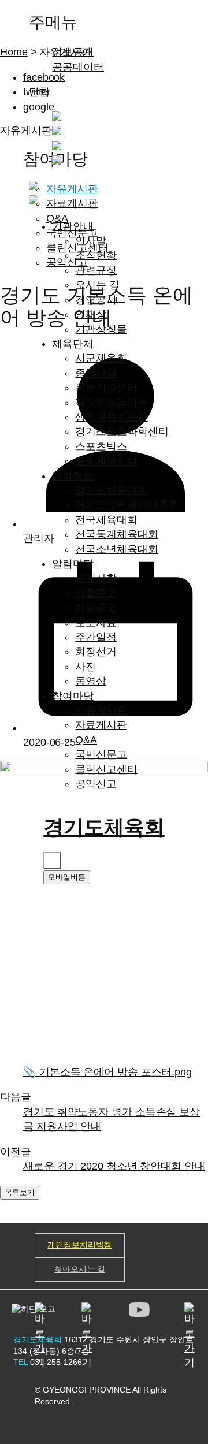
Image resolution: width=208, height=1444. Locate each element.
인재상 (90, 314)
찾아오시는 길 (79, 1269)
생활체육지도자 (111, 417)
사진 (85, 666)
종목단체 (96, 373)
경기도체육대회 (111, 490)
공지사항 (96, 578)
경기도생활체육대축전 (127, 505)
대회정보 (73, 476)
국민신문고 (101, 754)
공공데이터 (78, 67)
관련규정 (96, 270)
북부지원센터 (106, 387)
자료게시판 (101, 725)
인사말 (90, 241)
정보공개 (73, 52)
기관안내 (73, 226)
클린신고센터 (106, 769)
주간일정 (96, 637)
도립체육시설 (106, 461)
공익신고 (96, 784)
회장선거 (96, 651)
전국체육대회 (106, 520)
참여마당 (73, 696)
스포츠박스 (101, 446)
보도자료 (96, 622)
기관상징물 (101, 329)
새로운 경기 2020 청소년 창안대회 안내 (114, 1166)
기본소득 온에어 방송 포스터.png (107, 1072)
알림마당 (73, 564)
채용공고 (96, 607)
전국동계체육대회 (116, 534)
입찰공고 (96, 593)
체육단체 (73, 343)
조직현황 (96, 255)
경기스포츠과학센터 (121, 431)
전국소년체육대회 (116, 549)
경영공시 (96, 300)
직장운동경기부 (111, 402)
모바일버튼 (67, 877)
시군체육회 (101, 358)
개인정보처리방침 (79, 1244)
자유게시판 (101, 710)
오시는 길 (97, 285)
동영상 (90, 681)
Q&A (86, 740)
